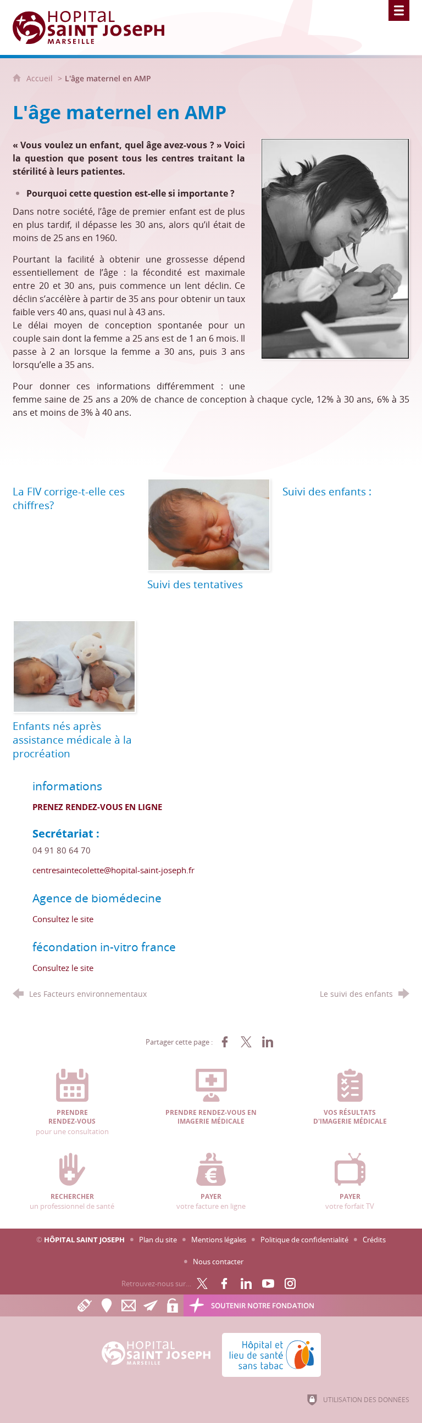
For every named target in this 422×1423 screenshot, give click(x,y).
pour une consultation (72, 1122)
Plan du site (158, 1240)
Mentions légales (218, 1240)
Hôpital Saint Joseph (84, 1240)
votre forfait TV (349, 1201)
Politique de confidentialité (304, 1240)
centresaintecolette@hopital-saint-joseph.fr (113, 869)
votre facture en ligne (211, 1201)
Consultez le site (62, 918)
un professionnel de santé (72, 1201)
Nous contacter (218, 1261)
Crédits (374, 1240)
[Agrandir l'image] (335, 248)
